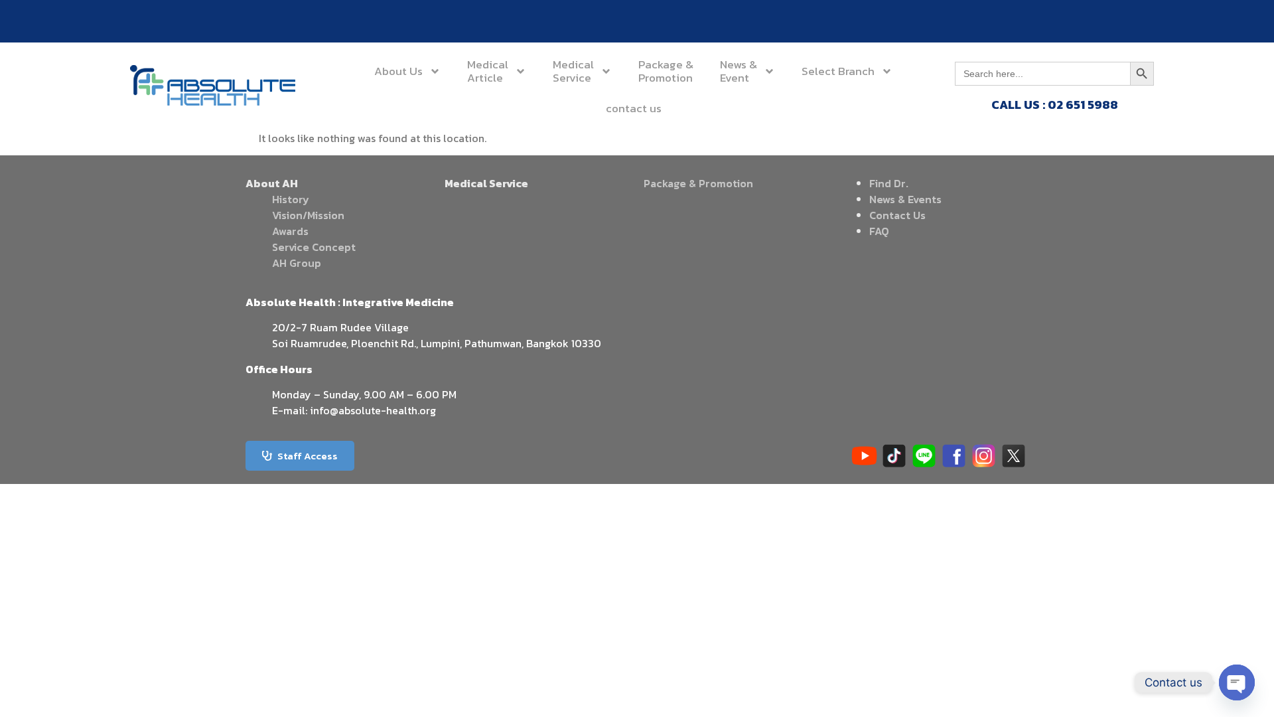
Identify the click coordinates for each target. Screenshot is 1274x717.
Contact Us (897, 215)
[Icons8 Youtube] (864, 456)
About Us (398, 71)
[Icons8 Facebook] (954, 456)
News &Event (738, 71)
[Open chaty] (1237, 682)
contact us (634, 108)
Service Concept (314, 247)
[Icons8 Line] (924, 456)
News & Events (905, 199)
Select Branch (838, 71)
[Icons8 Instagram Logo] (984, 456)
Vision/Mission (308, 215)
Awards (290, 231)
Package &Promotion (665, 71)
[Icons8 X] (1013, 456)
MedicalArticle (487, 71)
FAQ (879, 231)
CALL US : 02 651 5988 (1054, 105)
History (290, 199)
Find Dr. (888, 183)
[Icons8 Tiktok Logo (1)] (894, 456)
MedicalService (573, 71)
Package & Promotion (698, 183)
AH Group (296, 263)
